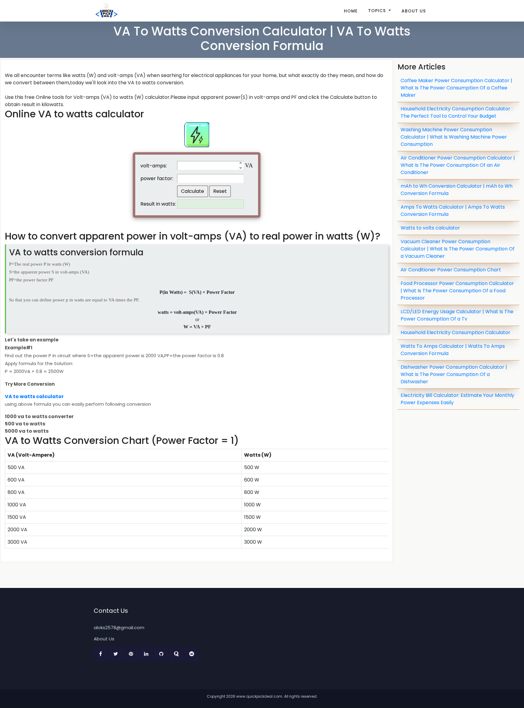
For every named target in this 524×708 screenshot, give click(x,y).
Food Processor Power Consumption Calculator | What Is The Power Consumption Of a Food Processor (457, 290)
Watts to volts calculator (430, 227)
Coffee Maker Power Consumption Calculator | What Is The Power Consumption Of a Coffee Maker (456, 88)
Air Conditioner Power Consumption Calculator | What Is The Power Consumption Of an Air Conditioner (458, 165)
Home (351, 11)
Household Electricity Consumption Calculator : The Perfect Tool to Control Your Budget (456, 112)
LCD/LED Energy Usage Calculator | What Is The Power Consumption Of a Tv (457, 315)
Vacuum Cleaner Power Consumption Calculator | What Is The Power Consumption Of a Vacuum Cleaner (458, 249)
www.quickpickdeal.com (259, 696)
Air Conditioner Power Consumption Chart (451, 269)
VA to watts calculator (34, 396)
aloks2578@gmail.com (119, 627)
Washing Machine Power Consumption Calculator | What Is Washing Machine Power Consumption (454, 137)
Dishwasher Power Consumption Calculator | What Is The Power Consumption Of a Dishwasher (454, 374)
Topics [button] (377, 11)
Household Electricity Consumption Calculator (455, 332)
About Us (413, 11)
